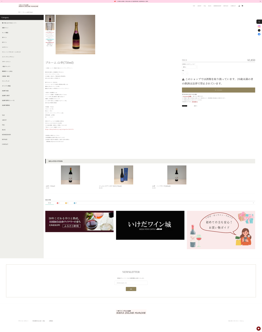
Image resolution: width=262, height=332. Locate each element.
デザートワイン (6, 61)
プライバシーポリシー (23, 321)
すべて (49, 203)
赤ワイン (4, 37)
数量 (183, 70)
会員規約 (51, 321)
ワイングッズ (5, 81)
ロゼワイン (5, 47)
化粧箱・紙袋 (5, 76)
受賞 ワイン (5, 28)
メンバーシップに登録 (187, 96)
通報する (195, 105)
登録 (131, 289)
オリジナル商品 (6, 86)
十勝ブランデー (6, 66)
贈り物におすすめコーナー (9, 23)
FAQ (205, 5)
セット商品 (5, 32)
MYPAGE (226, 5)
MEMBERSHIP (217, 5)
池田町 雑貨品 (6, 105)
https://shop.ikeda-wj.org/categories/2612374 (59, 129)
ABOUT (199, 5)
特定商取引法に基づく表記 (39, 321)
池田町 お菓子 (6, 95)
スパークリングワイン (8, 57)
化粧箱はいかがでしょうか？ (188, 64)
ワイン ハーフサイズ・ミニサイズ (11, 52)
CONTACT (233, 5)
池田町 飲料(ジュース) (8, 100)
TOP (194, 5)
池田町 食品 (5, 91)
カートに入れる (218, 90)
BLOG (209, 5)
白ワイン (4, 42)
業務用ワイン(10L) (7, 71)
